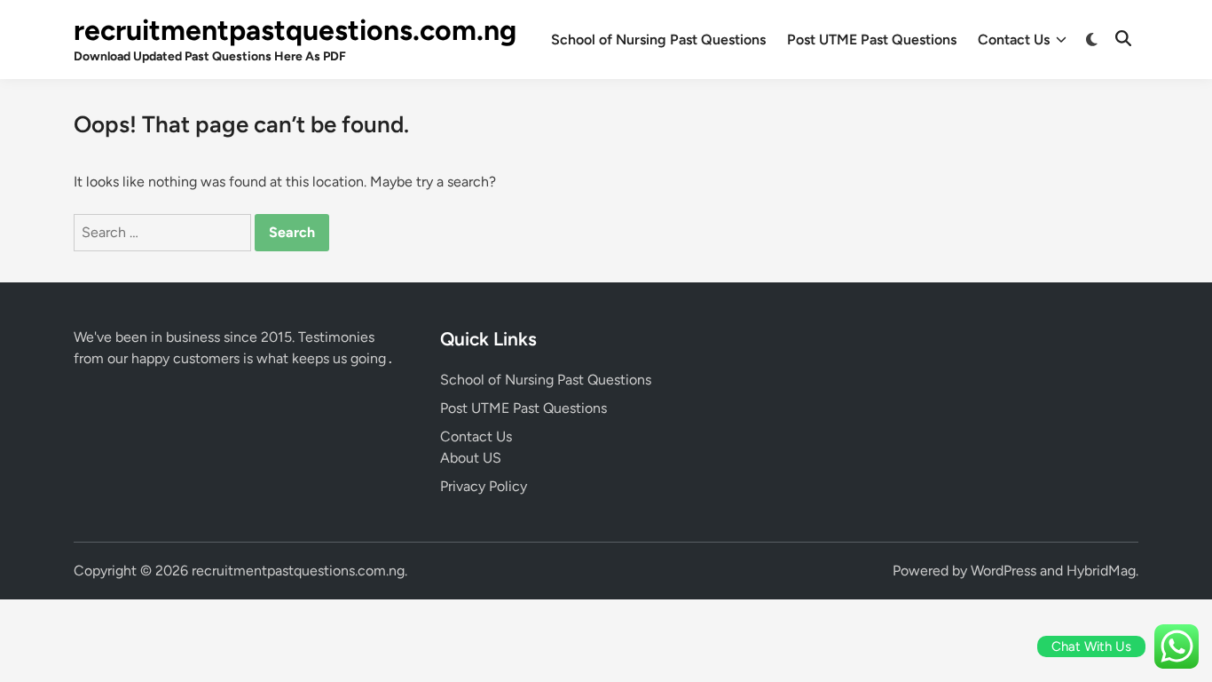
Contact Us (1014, 39)
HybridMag (1101, 570)
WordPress (1003, 570)
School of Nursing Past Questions (658, 39)
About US (470, 457)
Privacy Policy (483, 486)
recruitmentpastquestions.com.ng (295, 30)
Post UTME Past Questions (871, 39)
